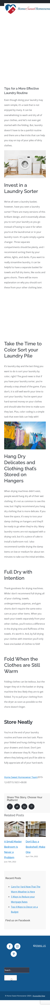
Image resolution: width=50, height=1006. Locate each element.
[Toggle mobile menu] (44, 17)
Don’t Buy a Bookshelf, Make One (14, 847)
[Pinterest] (14, 954)
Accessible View (39, 996)
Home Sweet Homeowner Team (20, 777)
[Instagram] (17, 946)
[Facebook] (10, 946)
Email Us (41, 945)
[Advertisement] (25, 45)
